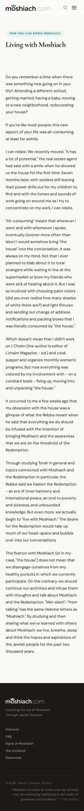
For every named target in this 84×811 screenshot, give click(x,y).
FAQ (9, 736)
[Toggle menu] (74, 8)
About (22, 783)
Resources (13, 758)
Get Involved (15, 751)
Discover (12, 729)
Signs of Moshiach (19, 743)
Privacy (47, 783)
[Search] (65, 8)
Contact (34, 783)
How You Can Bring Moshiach (34, 33)
